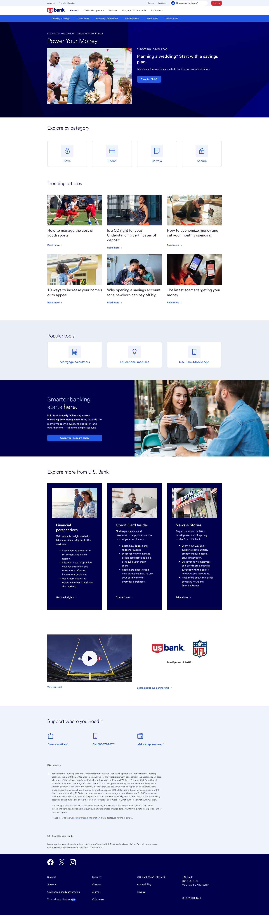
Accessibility (144, 884)
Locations (162, 3)
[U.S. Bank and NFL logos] (89, 658)
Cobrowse (98, 899)
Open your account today (74, 437)
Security (96, 876)
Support (151, 3)
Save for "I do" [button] (149, 79)
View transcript (54, 687)
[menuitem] (56, 10)
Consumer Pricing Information (85, 818)
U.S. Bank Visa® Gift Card (151, 876)
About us (51, 3)
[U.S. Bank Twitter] (62, 862)
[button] (216, 3)
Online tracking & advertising (63, 891)
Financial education (67, 3)
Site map (52, 884)
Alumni (96, 891)
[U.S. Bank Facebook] (50, 862)
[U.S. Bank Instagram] (73, 862)
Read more (53, 245)
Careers (96, 884)
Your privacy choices (59, 899)
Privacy (141, 891)
